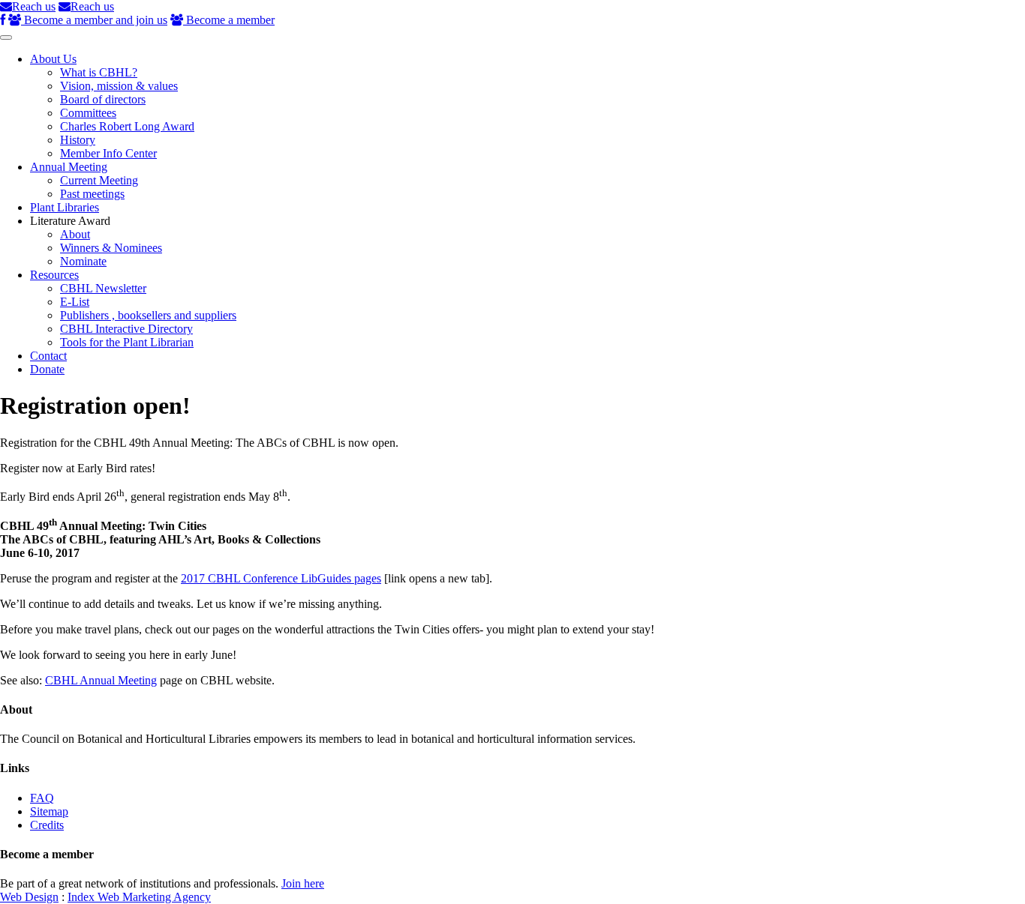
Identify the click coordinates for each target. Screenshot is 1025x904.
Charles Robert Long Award (127, 126)
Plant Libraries (64, 207)
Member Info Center (108, 153)
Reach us (34, 6)
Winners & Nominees (111, 247)
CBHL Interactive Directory (126, 328)
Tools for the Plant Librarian (127, 342)
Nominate (83, 261)
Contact (48, 355)
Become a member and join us (94, 19)
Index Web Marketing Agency (139, 897)
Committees (88, 112)
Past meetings (92, 193)
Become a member (229, 19)
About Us (53, 58)
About (75, 234)
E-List (74, 301)
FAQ (42, 798)
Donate (47, 369)
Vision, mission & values (119, 85)
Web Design (29, 897)
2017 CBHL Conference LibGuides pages (281, 578)
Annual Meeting (68, 166)
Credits (47, 825)
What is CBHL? (98, 72)
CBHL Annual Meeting (101, 680)
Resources (54, 274)
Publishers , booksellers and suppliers (148, 315)
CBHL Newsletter (103, 288)
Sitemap (49, 811)
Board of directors (103, 99)
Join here (302, 883)
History (77, 139)
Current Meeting (99, 180)
